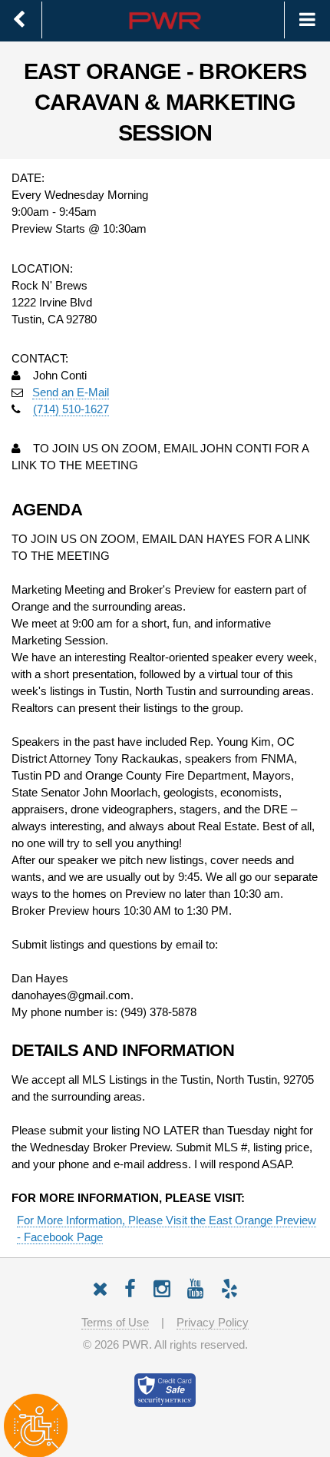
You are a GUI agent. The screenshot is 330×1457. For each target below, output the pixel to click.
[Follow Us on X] (99, 1286)
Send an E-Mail (70, 392)
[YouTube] (195, 1286)
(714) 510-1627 (71, 409)
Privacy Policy (213, 1322)
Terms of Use (115, 1322)
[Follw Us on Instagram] (161, 1286)
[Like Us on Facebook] (130, 1286)
